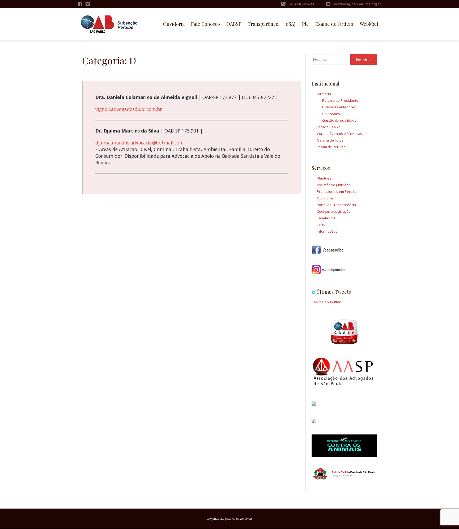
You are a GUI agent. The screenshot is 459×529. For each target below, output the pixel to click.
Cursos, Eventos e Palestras (339, 133)
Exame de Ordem (334, 24)
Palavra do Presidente (340, 100)
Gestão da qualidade (339, 120)
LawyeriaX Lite (215, 519)
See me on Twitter (326, 302)
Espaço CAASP (328, 127)
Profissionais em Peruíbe (337, 191)
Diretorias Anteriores (339, 107)
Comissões (331, 113)
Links (321, 224)
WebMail (369, 24)
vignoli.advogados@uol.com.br (128, 109)
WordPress (246, 519)
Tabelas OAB (327, 218)
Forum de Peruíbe (331, 146)
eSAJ (291, 24)
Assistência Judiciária (334, 184)
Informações (327, 231)
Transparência (263, 24)
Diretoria (324, 93)
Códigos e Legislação (334, 211)
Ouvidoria (174, 24)
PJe (305, 24)
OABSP (233, 24)
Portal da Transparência (336, 204)
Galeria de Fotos (330, 140)
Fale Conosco (205, 24)
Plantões (324, 178)
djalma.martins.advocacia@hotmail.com (139, 142)
